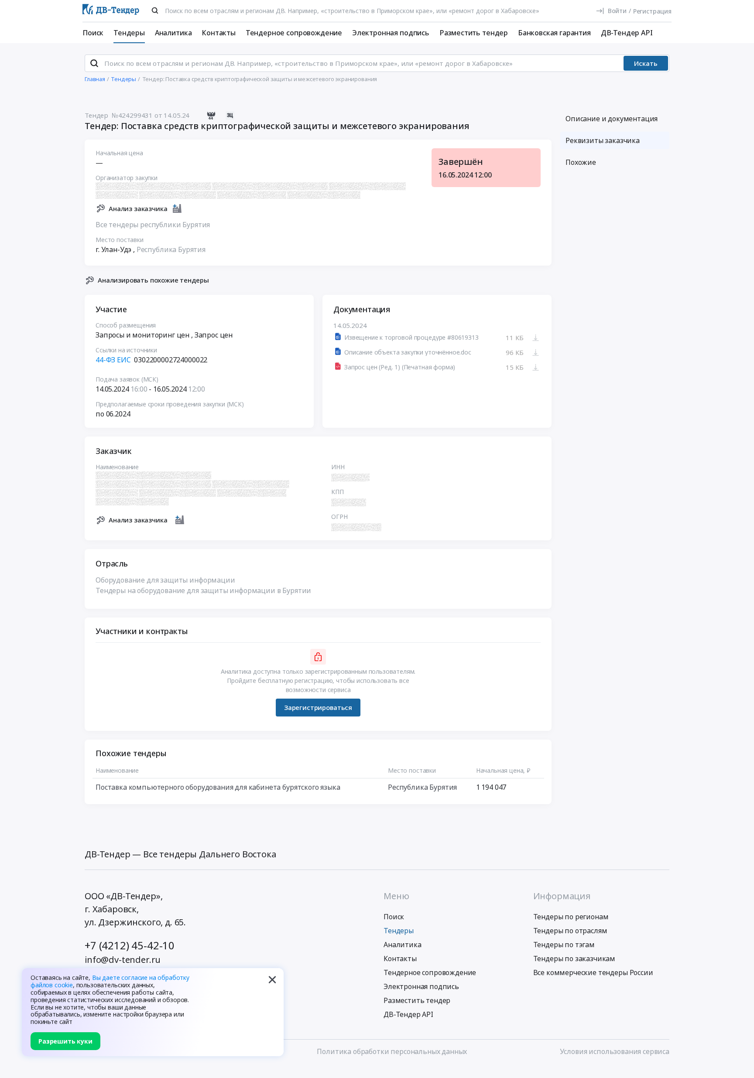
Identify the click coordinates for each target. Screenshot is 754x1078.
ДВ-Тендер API (627, 33)
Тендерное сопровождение (294, 33)
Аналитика (173, 33)
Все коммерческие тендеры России (593, 972)
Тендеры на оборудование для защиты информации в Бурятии (203, 590)
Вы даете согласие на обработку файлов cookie (110, 981)
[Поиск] (155, 10)
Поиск (92, 33)
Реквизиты (603, 140)
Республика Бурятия (171, 249)
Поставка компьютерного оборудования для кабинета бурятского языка (218, 787)
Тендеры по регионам (571, 916)
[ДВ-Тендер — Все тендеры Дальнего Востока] (110, 11)
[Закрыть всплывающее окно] (272, 979)
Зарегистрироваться (318, 707)
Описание (612, 118)
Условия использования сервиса (614, 1051)
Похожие (581, 162)
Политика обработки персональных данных (392, 1051)
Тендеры (129, 33)
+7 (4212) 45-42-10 (130, 945)
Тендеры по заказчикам (574, 958)
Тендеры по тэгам (564, 944)
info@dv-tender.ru (123, 959)
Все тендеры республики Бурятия (153, 224)
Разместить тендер (473, 33)
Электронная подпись (390, 33)
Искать (646, 63)
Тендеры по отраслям (570, 930)
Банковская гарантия (554, 33)
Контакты (219, 33)
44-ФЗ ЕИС (113, 360)
